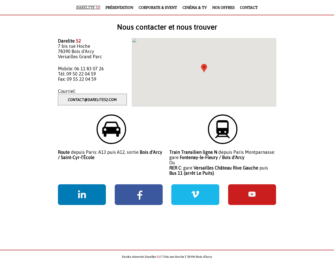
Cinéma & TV (194, 7)
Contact (249, 7)
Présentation (119, 7)
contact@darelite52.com (92, 100)
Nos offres (223, 7)
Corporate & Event (158, 7)
